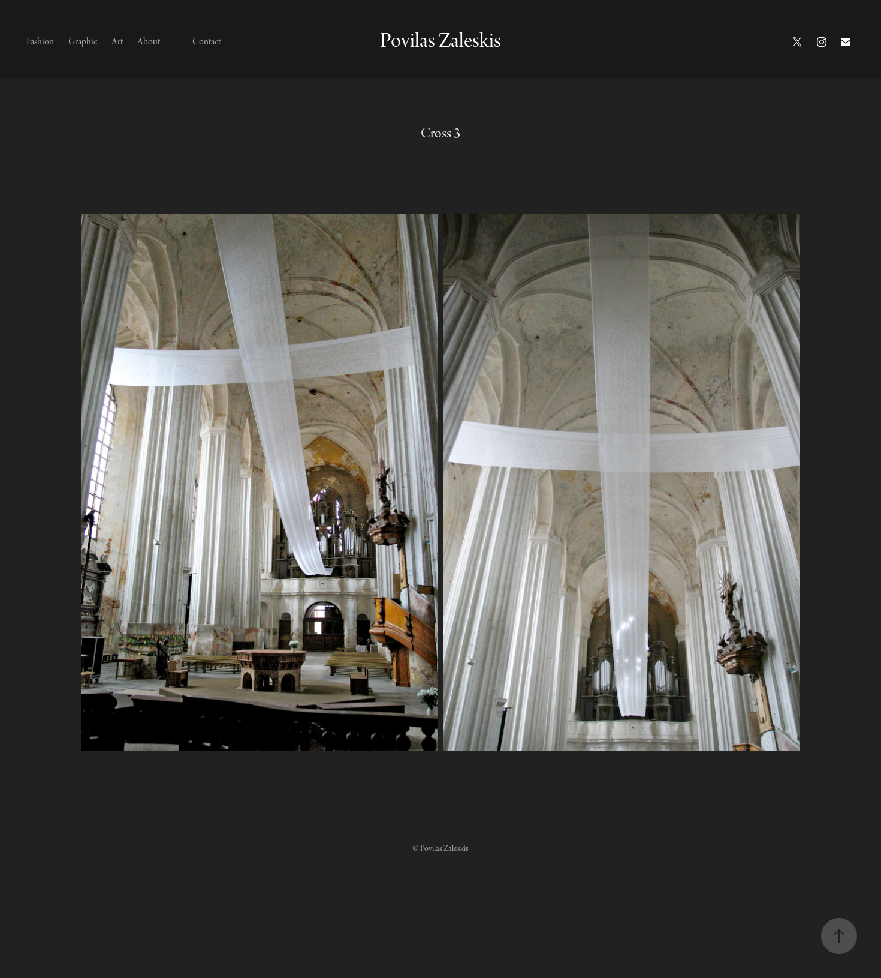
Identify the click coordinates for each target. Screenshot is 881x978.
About (148, 42)
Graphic (82, 42)
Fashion (40, 42)
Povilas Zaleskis (440, 41)
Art (117, 42)
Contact (206, 42)
